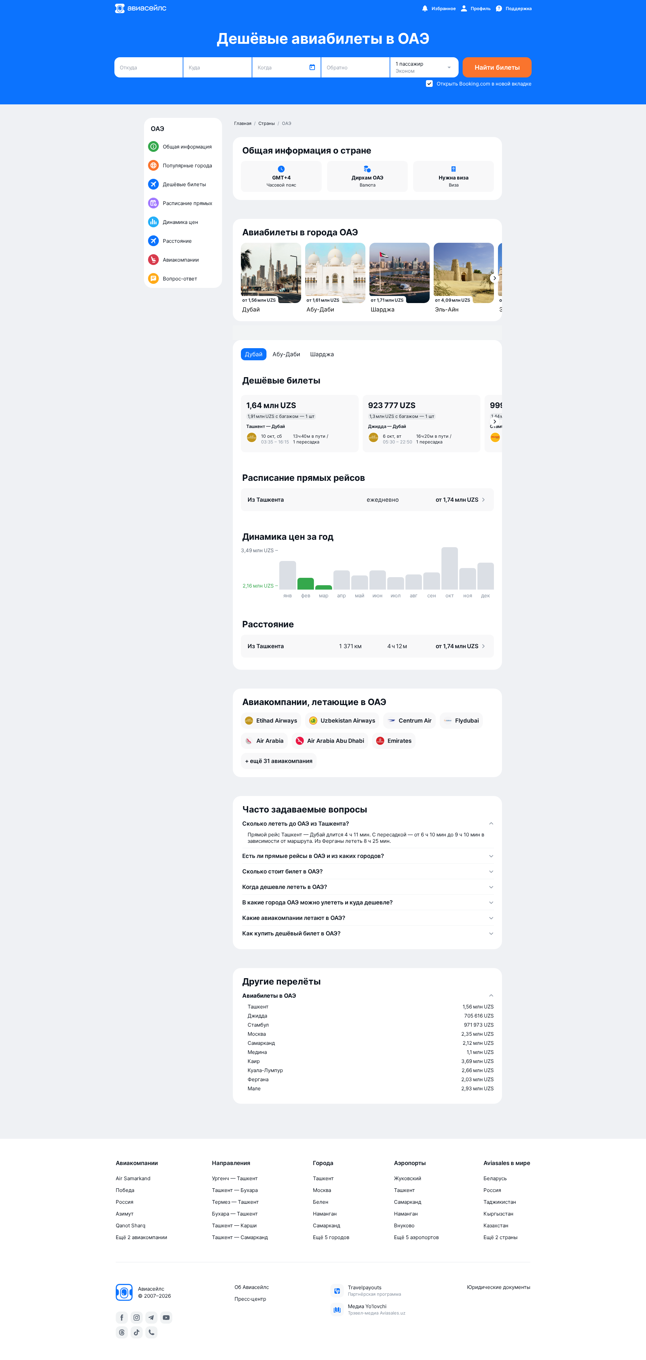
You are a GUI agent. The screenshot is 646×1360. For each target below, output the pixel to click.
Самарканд (326, 1225)
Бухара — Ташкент (235, 1213)
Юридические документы (498, 1287)
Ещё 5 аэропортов (416, 1237)
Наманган (325, 1213)
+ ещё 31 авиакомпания (279, 761)
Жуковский (407, 1178)
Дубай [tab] (253, 354)
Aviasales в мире (506, 1163)
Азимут (125, 1213)
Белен (320, 1202)
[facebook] (122, 1318)
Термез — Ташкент (235, 1202)
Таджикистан (499, 1202)
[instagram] (137, 1318)
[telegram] (151, 1318)
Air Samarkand (133, 1178)
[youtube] (166, 1318)
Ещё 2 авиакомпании (141, 1237)
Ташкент (323, 1178)
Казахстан (495, 1225)
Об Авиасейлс (252, 1287)
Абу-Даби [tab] (286, 354)
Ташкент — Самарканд (240, 1237)
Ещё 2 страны (500, 1237)
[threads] (122, 1332)
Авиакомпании (137, 1163)
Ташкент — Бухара (235, 1190)
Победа (125, 1190)
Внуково (404, 1225)
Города (323, 1163)
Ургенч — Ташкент (235, 1178)
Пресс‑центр (250, 1299)
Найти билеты (497, 67)
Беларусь (495, 1178)
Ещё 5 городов (331, 1237)
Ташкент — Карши (234, 1225)
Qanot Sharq (130, 1225)
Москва (322, 1190)
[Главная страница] (140, 8)
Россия (124, 1202)
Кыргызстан (498, 1213)
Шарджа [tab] (322, 354)
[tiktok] (137, 1332)
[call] (151, 1332)
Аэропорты (410, 1163)
